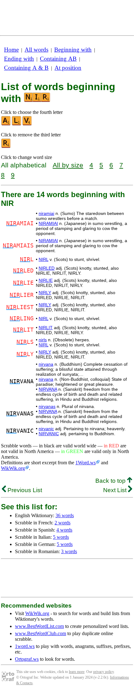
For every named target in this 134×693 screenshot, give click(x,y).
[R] (6, 146)
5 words (61, 537)
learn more (76, 672)
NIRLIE (46, 280)
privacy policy (103, 672)
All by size (68, 165)
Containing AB (58, 58)
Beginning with (73, 49)
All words (36, 49)
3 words (69, 551)
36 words (64, 515)
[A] (6, 124)
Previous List (24, 490)
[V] (27, 124)
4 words (64, 529)
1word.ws (25, 646)
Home (11, 49)
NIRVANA (48, 389)
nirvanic (46, 428)
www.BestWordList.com (39, 626)
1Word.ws (85, 462)
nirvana (46, 364)
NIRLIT (46, 327)
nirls (43, 339)
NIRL (43, 259)
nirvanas (47, 406)
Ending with (19, 58)
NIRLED (47, 268)
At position (68, 67)
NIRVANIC (49, 433)
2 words (62, 522)
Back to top (111, 480)
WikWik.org (13, 468)
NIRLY (45, 292)
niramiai (46, 213)
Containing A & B (26, 67)
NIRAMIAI (48, 223)
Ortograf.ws (27, 659)
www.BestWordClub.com (40, 633)
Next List (115, 490)
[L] (17, 124)
